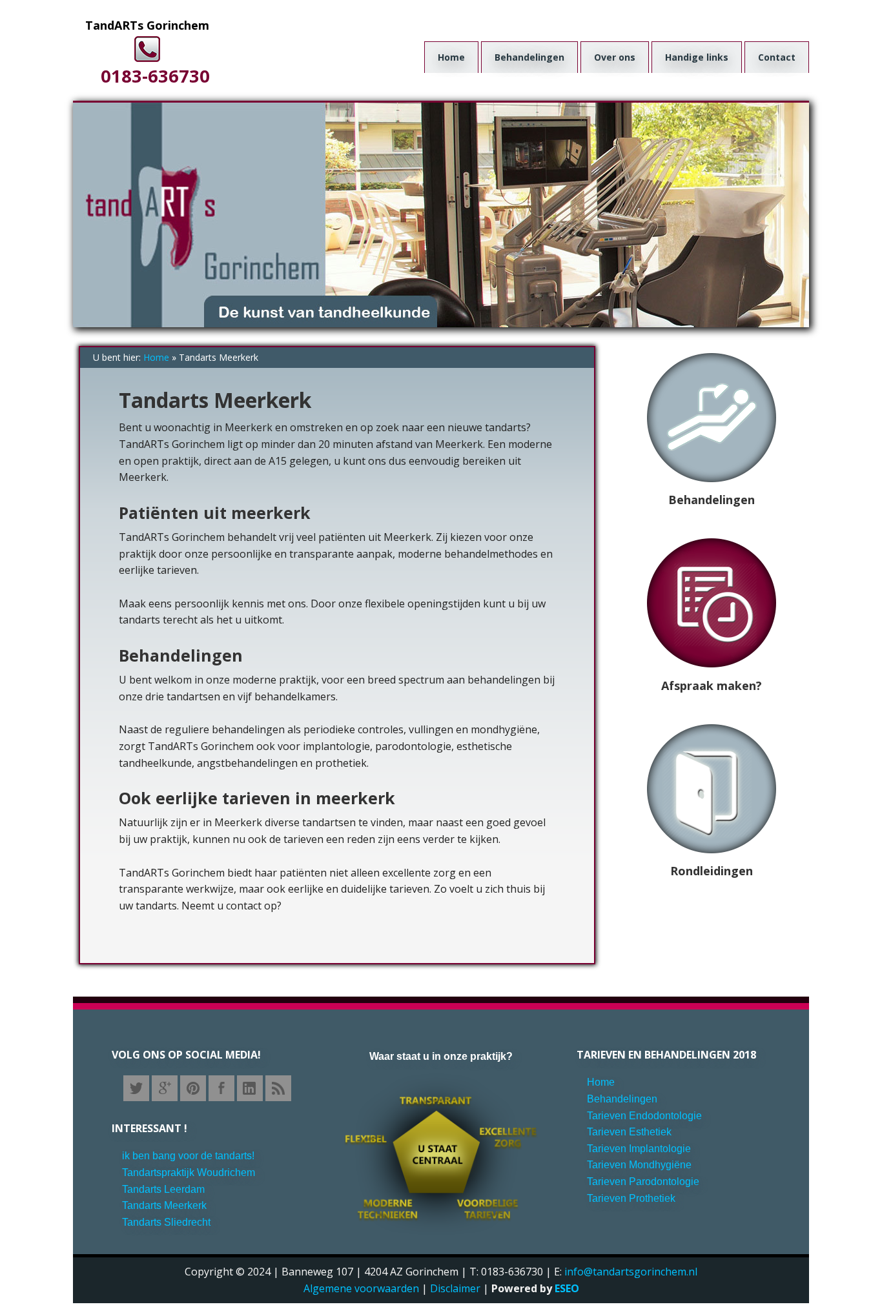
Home (156, 357)
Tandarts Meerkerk (164, 1205)
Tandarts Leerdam (163, 1189)
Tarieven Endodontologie (644, 1115)
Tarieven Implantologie (639, 1148)
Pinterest (193, 1088)
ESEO (567, 1288)
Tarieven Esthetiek (629, 1131)
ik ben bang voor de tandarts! (188, 1155)
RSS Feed (278, 1088)
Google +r (165, 1088)
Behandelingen (711, 499)
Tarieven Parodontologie (643, 1181)
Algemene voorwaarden (361, 1288)
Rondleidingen (711, 870)
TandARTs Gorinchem (147, 25)
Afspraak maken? (711, 685)
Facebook (221, 1088)
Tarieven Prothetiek (631, 1198)
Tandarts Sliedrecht (166, 1222)
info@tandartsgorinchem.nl (630, 1271)
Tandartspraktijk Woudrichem (188, 1172)
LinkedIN (250, 1088)
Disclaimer (455, 1288)
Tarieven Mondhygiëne (639, 1164)
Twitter (136, 1088)
